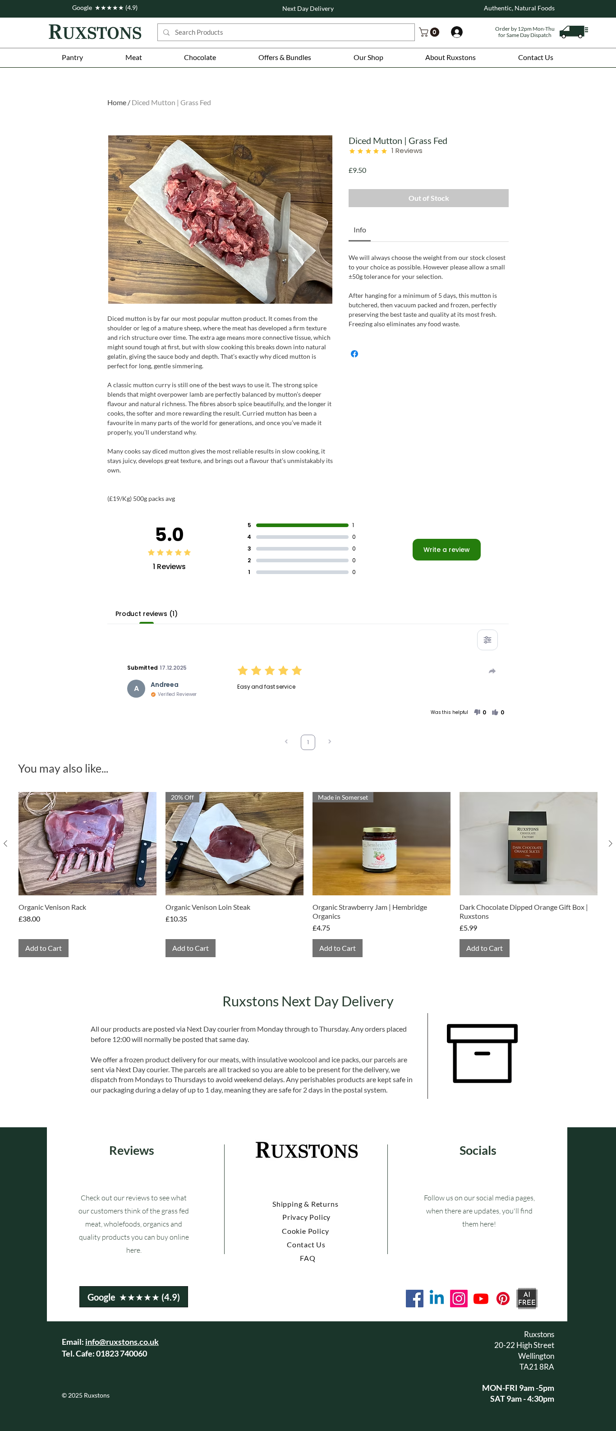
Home (116, 102)
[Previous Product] (5, 843)
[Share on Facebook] (354, 353)
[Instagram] (459, 1298)
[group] (308, 875)
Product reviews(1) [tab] (146, 613)
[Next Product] (610, 843)
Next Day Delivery (308, 8)
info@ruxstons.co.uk (122, 1342)
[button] (72, 57)
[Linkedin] (437, 1298)
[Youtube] (481, 1298)
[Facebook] (414, 1298)
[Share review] (492, 671)
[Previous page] (286, 742)
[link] (430, 32)
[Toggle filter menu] (487, 640)
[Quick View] (87, 844)
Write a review (446, 549)
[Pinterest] (503, 1298)
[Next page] (330, 742)
